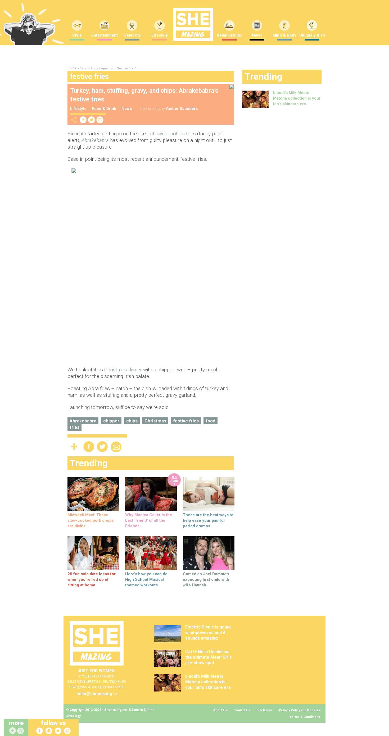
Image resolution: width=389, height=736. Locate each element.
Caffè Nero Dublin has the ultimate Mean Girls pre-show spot (208, 657)
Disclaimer (264, 710)
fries (74, 427)
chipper (111, 420)
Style (77, 35)
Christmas (155, 420)
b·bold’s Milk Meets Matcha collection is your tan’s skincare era (296, 98)
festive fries (186, 420)
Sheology (73, 716)
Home (71, 68)
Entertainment (104, 35)
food (210, 420)
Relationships (229, 35)
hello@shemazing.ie (96, 693)
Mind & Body (284, 35)
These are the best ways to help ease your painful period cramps (208, 520)
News (257, 35)
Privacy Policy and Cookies (299, 710)
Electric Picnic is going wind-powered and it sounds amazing (208, 633)
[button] (21, 731)
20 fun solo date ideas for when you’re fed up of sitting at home (91, 579)
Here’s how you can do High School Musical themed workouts (146, 579)
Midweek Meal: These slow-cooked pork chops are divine (90, 520)
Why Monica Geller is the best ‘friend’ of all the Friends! (148, 520)
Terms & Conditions (305, 717)
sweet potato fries (176, 134)
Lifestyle (159, 35)
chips (132, 420)
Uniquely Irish (312, 35)
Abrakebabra (83, 420)
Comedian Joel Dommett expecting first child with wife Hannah (206, 579)
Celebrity (132, 35)
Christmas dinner (123, 370)
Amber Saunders (182, 108)
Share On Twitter (91, 119)
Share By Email (100, 119)
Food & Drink (104, 108)
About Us (220, 710)
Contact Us (241, 710)
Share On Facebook (83, 119)
